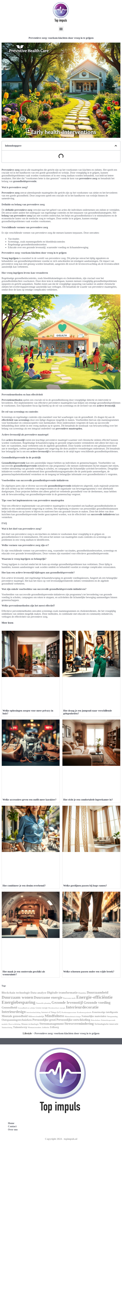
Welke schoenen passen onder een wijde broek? (88, 971)
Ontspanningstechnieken (17, 1019)
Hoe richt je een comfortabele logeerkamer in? (88, 799)
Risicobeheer (96, 1020)
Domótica (82, 993)
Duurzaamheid (97, 992)
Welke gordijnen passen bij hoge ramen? (85, 885)
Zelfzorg (54, 1027)
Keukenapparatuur (69, 1012)
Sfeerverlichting (14, 1024)
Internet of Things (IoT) (51, 1012)
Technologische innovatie (106, 1024)
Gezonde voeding (97, 1003)
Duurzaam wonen (17, 997)
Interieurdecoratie (82, 1007)
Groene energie (42, 1008)
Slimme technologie (30, 1024)
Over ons (13, 1129)
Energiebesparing (18, 1002)
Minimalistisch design (73, 1016)
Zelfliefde (45, 1027)
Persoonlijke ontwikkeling (73, 1019)
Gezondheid (9, 1007)
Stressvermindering (79, 1024)
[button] (61, 28)
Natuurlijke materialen (93, 1016)
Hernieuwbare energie (56, 1008)
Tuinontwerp (20, 1027)
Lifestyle (27, 1033)
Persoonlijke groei (44, 1019)
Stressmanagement (51, 1023)
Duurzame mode (69, 998)
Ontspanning (112, 1016)
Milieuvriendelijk (36, 1016)
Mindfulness (54, 1016)
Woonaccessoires (34, 1027)
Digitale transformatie (62, 992)
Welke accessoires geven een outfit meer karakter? (29, 799)
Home (11, 1123)
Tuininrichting (7, 1027)
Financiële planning (43, 1003)
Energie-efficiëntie (94, 997)
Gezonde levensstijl (67, 1002)
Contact (12, 1126)
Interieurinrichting (33, 1012)
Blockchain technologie (16, 992)
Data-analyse (38, 992)
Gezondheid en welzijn (26, 1008)
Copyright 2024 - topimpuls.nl (61, 1139)
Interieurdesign (14, 1012)
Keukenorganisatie (84, 1012)
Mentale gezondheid (15, 1016)
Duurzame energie (48, 997)
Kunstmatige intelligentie (105, 1012)
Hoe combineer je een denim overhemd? (24, 885)
